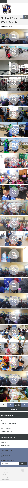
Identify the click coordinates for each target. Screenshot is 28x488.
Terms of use (4, 470)
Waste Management (6, 428)
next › (17, 405)
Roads (2, 421)
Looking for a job (5, 455)
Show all (14, 409)
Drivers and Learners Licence (8, 423)
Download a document (7, 454)
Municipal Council (5, 445)
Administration (4, 442)
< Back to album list (7, 26)
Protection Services (6, 426)
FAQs (2, 457)
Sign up (23, 463)
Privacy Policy (5, 472)
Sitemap (4, 474)
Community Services (6, 431)
